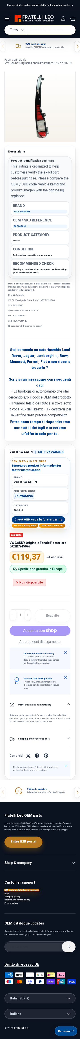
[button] (73, 18)
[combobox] (40, 29)
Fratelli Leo (21, 1028)
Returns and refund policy (17, 900)
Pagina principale (15, 59)
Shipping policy (12, 897)
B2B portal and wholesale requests (21, 890)
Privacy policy (11, 903)
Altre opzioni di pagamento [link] (40, 642)
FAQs (6, 893)
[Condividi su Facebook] (37, 755)
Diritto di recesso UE (21, 964)
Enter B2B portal (23, 841)
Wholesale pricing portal (25, 525)
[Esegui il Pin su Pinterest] (46, 755)
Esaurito (52, 615)
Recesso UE (66, 1031)
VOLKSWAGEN (21, 452)
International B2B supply (52, 525)
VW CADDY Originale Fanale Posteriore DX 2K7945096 (38, 63)
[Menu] (7, 18)
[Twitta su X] (28, 755)
